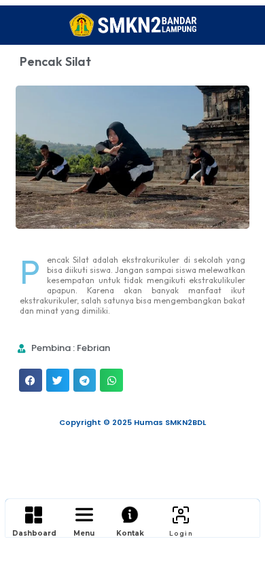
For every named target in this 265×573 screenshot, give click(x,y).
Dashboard (34, 533)
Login (181, 533)
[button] (30, 380)
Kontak (130, 533)
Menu (83, 533)
